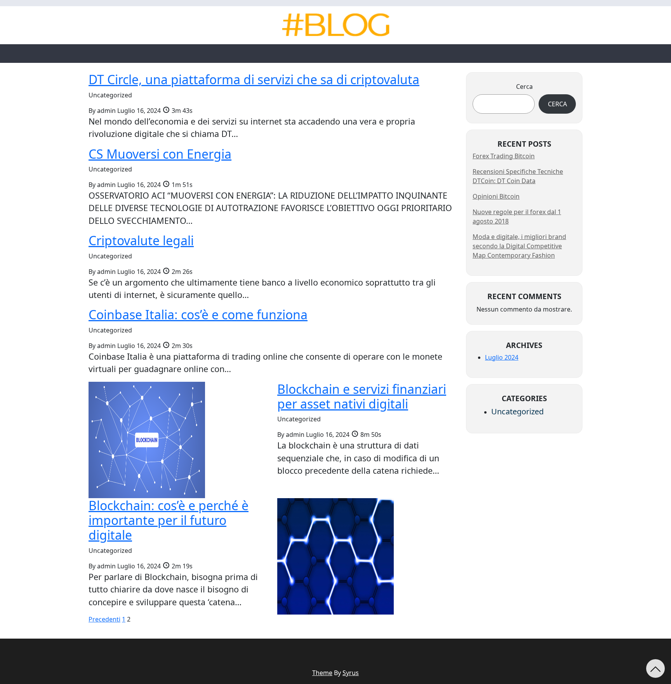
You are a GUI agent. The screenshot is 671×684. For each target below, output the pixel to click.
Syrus (350, 672)
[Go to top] (655, 668)
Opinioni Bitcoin (496, 196)
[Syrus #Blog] (336, 25)
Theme (322, 672)
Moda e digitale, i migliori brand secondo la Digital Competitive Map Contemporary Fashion (519, 246)
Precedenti (104, 619)
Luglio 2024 (501, 357)
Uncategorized (517, 411)
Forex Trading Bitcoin (504, 156)
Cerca (524, 86)
